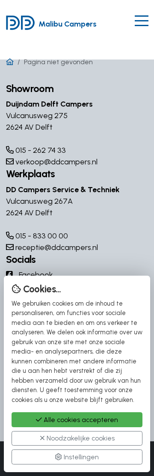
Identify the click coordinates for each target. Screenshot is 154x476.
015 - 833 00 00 (41, 236)
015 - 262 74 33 (40, 150)
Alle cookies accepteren (80, 420)
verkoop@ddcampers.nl (56, 162)
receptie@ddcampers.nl (56, 247)
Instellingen (80, 457)
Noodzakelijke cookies (80, 438)
